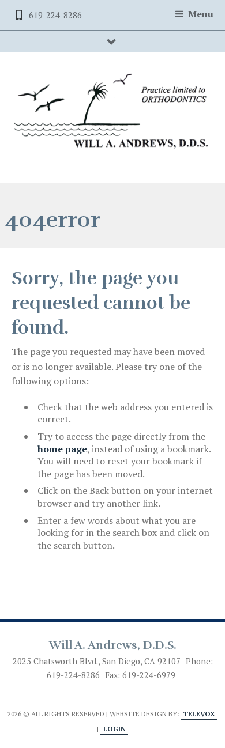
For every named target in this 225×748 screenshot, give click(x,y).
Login (114, 728)
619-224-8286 (55, 15)
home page (62, 449)
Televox (199, 713)
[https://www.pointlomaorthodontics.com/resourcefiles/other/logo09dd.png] (112, 112)
